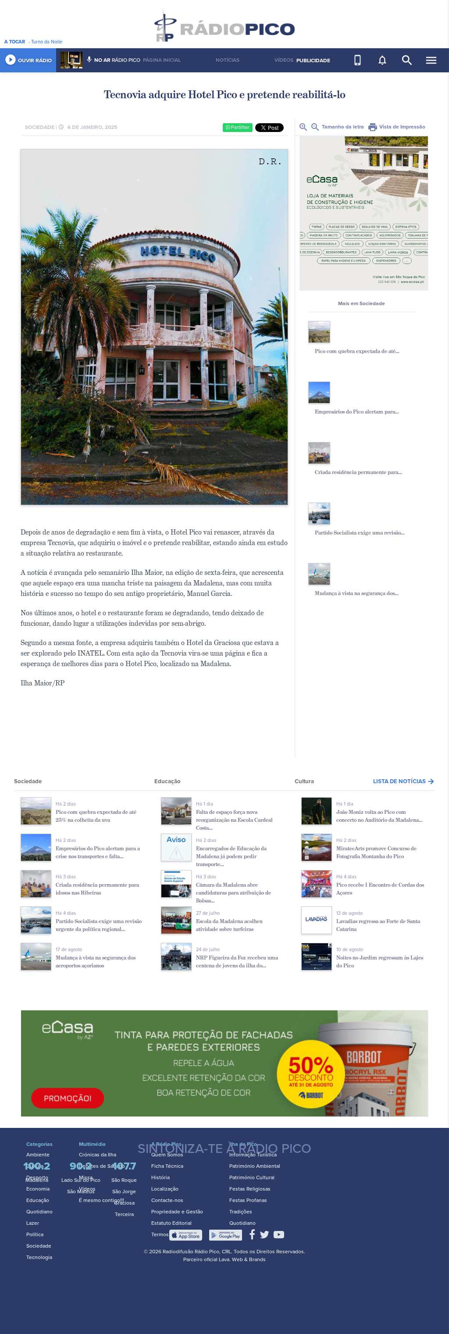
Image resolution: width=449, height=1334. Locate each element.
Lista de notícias (404, 781)
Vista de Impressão (396, 127)
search (407, 60)
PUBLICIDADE (313, 60)
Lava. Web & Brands (242, 1259)
